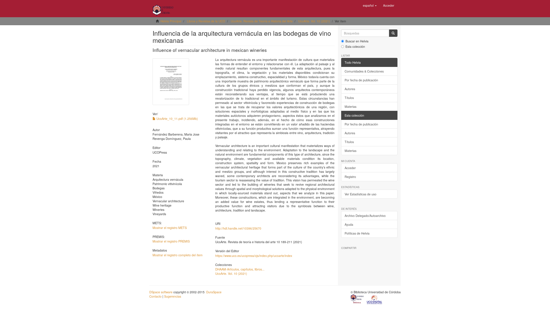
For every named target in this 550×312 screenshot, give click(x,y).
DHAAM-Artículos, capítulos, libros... (239, 269)
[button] (370, 5)
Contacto (155, 296)
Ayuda (349, 224)
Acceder (350, 168)
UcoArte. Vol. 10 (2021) (314, 21)
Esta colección (355, 46)
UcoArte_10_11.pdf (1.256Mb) (177, 118)
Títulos (349, 98)
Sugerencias (172, 296)
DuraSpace (214, 292)
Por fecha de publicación (361, 80)
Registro (350, 177)
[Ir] (393, 33)
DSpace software (161, 292)
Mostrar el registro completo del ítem (178, 255)
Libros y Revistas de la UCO (206, 21)
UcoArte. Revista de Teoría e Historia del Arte (262, 21)
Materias (350, 106)
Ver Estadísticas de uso (360, 194)
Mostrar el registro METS (170, 228)
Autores (350, 89)
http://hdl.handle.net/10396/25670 (238, 228)
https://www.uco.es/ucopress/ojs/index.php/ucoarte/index (253, 255)
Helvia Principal (170, 21)
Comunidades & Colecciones (364, 71)
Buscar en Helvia (356, 41)
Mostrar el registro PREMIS (171, 241)
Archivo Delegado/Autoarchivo (365, 215)
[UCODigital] (374, 299)
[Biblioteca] (357, 299)
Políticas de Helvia (357, 233)
